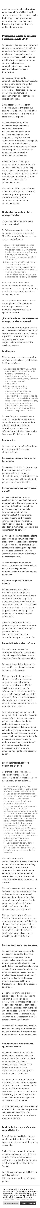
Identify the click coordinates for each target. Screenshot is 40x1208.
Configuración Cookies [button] (11, 1203)
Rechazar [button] (32, 1203)
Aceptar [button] (24, 1203)
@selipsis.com (13, 294)
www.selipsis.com (23, 60)
